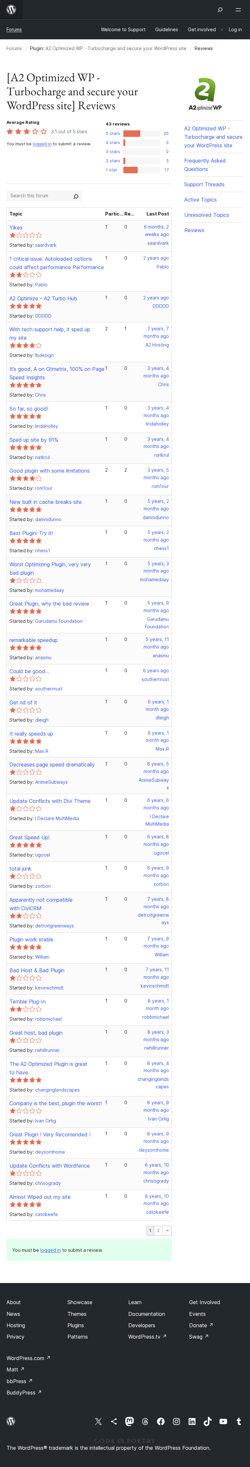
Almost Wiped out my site (40, 1197)
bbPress (20, 1381)
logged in (42, 143)
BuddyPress (24, 1392)
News (13, 1314)
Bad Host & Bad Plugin (36, 970)
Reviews (194, 230)
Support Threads (204, 184)
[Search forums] (76, 195)
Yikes (15, 227)
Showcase (79, 1302)
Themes (77, 1314)
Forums (14, 29)
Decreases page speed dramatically (52, 764)
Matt (16, 1369)
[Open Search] (220, 10)
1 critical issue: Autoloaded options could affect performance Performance (56, 262)
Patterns (77, 1336)
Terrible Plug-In (27, 1001)
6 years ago (156, 670)
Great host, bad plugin (35, 1032)
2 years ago (156, 258)
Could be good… (29, 671)
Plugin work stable (31, 939)
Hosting (16, 1325)
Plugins (75, 1325)
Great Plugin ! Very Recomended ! (49, 1134)
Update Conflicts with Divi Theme (49, 801)
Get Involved (204, 1302)
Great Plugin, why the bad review (49, 603)
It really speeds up (31, 733)
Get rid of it (23, 702)
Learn (135, 1302)
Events (197, 1314)
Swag (199, 1336)
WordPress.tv (147, 1336)
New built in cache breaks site (45, 502)
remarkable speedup (33, 640)
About (14, 1302)
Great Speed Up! (29, 837)
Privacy (15, 1336)
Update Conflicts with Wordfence (49, 1165)
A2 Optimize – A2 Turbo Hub (43, 298)
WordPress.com (29, 1358)
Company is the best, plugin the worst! (55, 1103)
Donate (201, 1325)
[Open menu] (239, 10)
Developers (141, 1325)
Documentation (146, 1314)
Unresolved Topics (206, 215)
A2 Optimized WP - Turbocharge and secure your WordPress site (116, 48)
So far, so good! (28, 408)
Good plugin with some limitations (49, 470)
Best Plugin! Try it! (31, 533)
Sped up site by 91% (33, 440)
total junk (20, 868)
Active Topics (200, 199)
